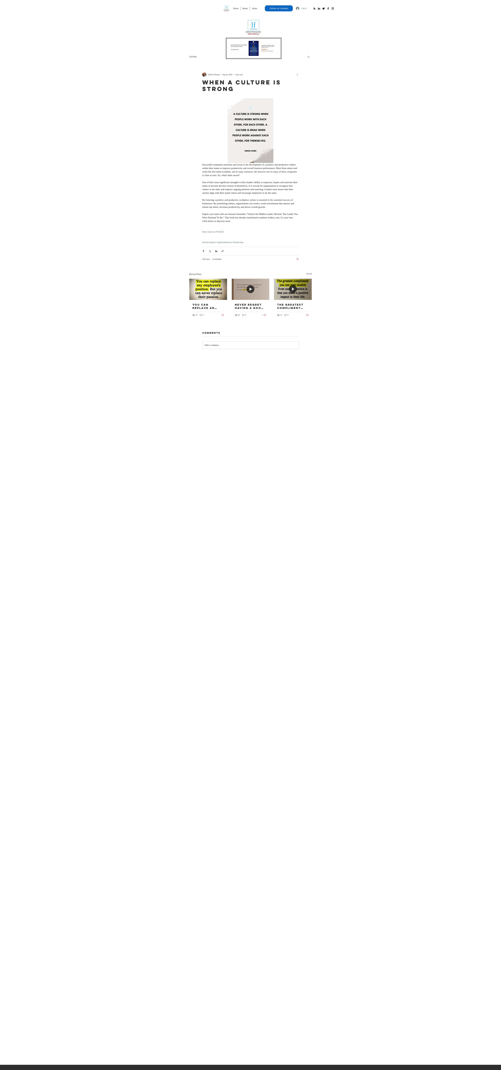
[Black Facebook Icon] (328, 8)
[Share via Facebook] (203, 251)
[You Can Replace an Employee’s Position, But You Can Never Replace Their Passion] (208, 289)
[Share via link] (222, 251)
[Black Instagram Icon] (332, 8)
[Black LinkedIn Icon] (319, 8)
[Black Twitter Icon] (323, 8)
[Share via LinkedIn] (216, 251)
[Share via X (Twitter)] (210, 251)
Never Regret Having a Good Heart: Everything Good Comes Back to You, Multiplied (249, 306)
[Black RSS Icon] (314, 8)
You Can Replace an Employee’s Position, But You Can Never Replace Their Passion (206, 306)
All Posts (193, 57)
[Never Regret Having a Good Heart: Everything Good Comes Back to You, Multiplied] (250, 289)
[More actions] (297, 74)
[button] (308, 57)
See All (309, 274)
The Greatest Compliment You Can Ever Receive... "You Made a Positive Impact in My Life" (292, 306)
